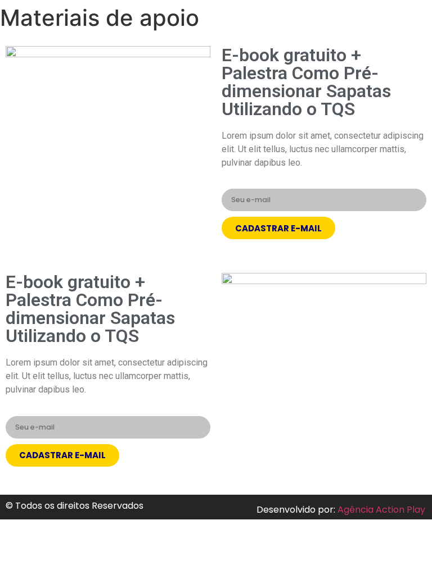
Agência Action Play (381, 509)
